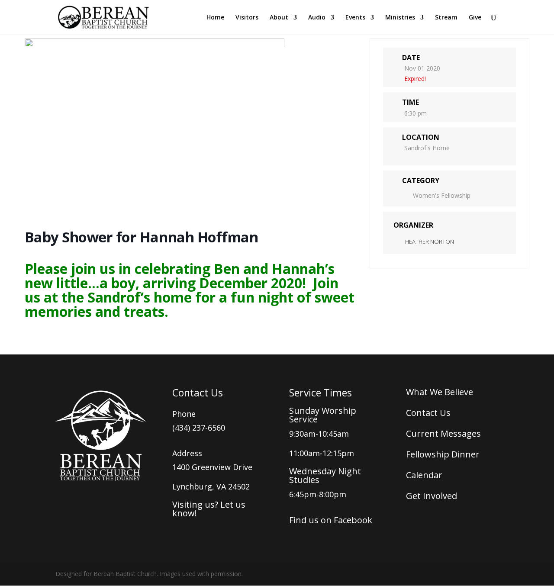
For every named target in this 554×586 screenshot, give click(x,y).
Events (355, 17)
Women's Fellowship (441, 195)
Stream (446, 17)
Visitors (246, 17)
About (279, 17)
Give (475, 17)
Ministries (400, 17)
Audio (316, 17)
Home (215, 17)
